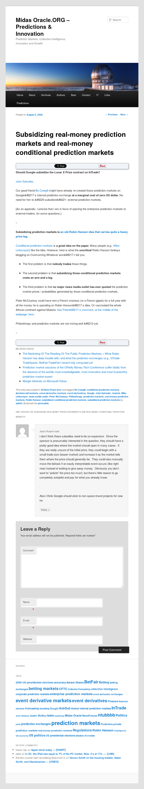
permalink (43, 403)
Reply (45, 509)
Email (28, 621)
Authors (61, 95)
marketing (59, 715)
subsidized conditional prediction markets (64, 400)
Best (73, 95)
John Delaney (22, 715)
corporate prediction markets (32, 694)
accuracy (60, 682)
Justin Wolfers (38, 715)
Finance (113, 701)
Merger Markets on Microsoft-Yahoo (45, 381)
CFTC (63, 688)
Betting (104, 682)
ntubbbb (106, 715)
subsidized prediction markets (104, 400)
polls (18, 724)
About (32, 95)
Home (20, 95)
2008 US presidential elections (35, 682)
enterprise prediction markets (71, 694)
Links (107, 95)
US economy (22, 735)
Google (90, 393)
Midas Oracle (73, 715)
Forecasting (32, 708)
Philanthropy (75, 396)
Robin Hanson (33, 400)
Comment (28, 550)
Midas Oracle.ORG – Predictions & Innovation (43, 26)
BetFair (91, 682)
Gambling (44, 708)
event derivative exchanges (108, 694)
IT (97, 95)
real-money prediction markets (55, 730)
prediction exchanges (36, 724)
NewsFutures (89, 715)
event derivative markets (52, 393)
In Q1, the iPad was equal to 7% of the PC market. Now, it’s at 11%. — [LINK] (69, 754)
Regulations (82, 730)
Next (124, 114)
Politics (121, 715)
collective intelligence (104, 689)
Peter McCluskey (58, 396)
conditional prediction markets (103, 389)
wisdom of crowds (85, 735)
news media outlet (38, 396)
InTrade (119, 708)
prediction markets (93, 396)
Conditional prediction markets (34, 245)
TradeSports (120, 730)
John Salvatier (24, 181)
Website (27, 639)
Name (28, 603)
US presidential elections (60, 735)
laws (50, 715)
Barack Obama (75, 682)
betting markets (43, 688)
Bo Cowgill (41, 190)
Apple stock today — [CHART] (48, 750)
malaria (116, 393)
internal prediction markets (95, 708)
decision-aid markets (27, 393)
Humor (75, 708)
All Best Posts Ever (51, 389)
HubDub (64, 708)
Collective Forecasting (79, 689)
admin (19, 403)
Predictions (23, 103)
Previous (111, 114)
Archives (46, 95)
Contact (86, 95)
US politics (37, 735)
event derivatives (76, 393)
